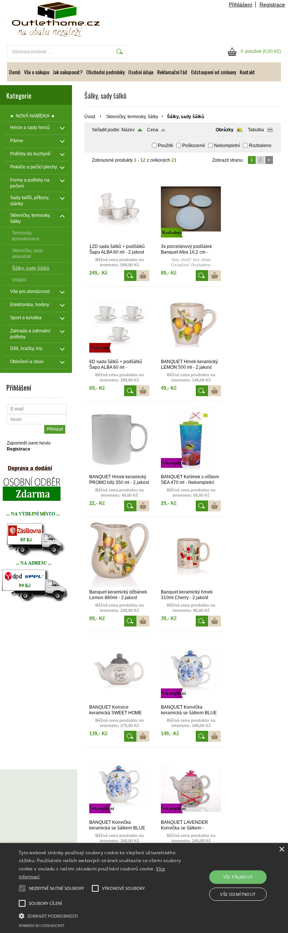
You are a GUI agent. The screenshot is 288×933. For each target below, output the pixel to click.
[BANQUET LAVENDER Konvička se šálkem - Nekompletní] (191, 816)
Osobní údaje (140, 72)
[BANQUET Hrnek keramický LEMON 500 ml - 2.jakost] (191, 355)
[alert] (144, 888)
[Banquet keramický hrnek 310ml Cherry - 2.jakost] (191, 586)
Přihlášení (240, 5)
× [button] (281, 849)
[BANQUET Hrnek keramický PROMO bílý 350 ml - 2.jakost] (119, 470)
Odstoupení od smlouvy (213, 72)
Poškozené (193, 145)
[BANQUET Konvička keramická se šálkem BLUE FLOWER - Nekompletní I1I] (119, 816)
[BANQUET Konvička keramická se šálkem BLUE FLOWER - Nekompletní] (191, 701)
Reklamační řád (172, 72)
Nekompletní (227, 145)
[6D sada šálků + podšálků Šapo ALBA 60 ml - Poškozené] (119, 355)
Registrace (272, 5)
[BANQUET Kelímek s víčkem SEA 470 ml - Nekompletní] (191, 470)
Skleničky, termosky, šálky (132, 116)
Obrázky (225, 129)
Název (128, 129)
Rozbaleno (260, 145)
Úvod (89, 116)
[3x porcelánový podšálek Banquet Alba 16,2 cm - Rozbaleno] (191, 240)
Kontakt (247, 72)
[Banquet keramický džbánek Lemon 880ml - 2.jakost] (119, 586)
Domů (14, 72)
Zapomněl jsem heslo (29, 443)
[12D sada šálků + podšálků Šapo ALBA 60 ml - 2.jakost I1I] (119, 240)
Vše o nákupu (36, 72)
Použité (165, 145)
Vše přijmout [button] (238, 877)
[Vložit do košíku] (143, 275)
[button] (100, 915)
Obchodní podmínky (105, 72)
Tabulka (256, 129)
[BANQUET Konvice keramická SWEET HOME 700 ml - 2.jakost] (119, 701)
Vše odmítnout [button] (237, 894)
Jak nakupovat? (67, 72)
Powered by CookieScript (41, 925)
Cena (152, 129)
